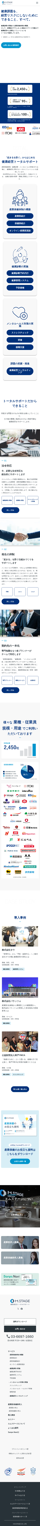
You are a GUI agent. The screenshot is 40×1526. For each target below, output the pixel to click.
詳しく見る (10, 510)
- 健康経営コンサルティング (18, 1396)
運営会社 (19, 1458)
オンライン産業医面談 (20, 230)
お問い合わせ (20, 1329)
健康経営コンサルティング (20, 371)
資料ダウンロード (20, 1321)
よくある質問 (13, 1428)
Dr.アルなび (19, 1495)
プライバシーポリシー (19, 1449)
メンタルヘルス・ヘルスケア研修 (21, 1388)
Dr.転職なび (19, 1491)
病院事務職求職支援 (19, 1508)
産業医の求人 (13, 1408)
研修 (20, 340)
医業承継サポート (19, 1516)
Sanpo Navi (12, 1432)
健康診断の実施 (20, 266)
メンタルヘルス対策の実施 (20, 324)
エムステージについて (16, 1424)
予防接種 (20, 288)
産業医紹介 (20, 216)
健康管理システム (20, 280)
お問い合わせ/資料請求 (11, 45)
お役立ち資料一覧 (20, 1161)
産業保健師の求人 (15, 1411)
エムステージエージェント (19, 1504)
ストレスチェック (20, 332)
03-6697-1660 (22, 1336)
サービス (11, 1351)
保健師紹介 (20, 223)
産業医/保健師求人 (15, 1404)
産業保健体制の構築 (20, 209)
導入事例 (11, 1415)
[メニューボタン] (37, 3)
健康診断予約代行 (20, 273)
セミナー (11, 1419)
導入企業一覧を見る (20, 1089)
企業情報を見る (17, 1215)
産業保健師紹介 (15, 1361)
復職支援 (20, 347)
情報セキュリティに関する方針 (19, 1453)
